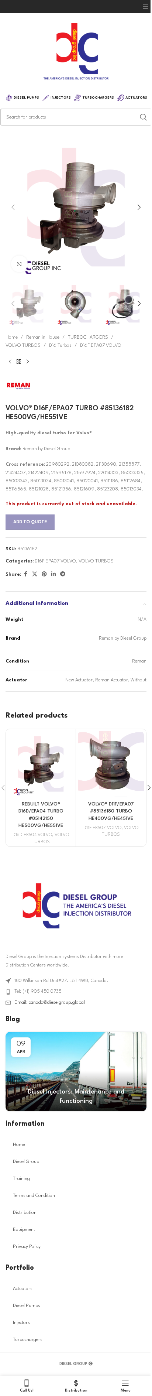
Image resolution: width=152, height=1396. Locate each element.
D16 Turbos (60, 345)
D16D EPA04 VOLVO (32, 835)
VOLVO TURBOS (23, 345)
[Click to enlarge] (19, 264)
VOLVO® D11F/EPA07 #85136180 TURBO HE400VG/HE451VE (111, 811)
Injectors (21, 1322)
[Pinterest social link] (44, 574)
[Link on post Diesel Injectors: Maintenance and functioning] (76, 1071)
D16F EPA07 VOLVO (100, 345)
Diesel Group (26, 1161)
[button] (145, 6)
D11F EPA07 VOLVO (102, 828)
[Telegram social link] (63, 574)
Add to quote (30, 522)
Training (21, 1178)
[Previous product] (10, 361)
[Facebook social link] (25, 574)
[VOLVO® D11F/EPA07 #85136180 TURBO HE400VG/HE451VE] (111, 764)
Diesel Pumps (26, 1305)
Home (12, 337)
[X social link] (34, 574)
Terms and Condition (34, 1195)
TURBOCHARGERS (88, 337)
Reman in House (42, 337)
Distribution (25, 1212)
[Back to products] (18, 361)
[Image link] (76, 905)
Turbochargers (27, 1339)
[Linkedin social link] (53, 574)
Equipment (24, 1229)
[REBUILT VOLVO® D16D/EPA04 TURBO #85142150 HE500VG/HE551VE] (41, 764)
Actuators (22, 1288)
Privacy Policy (27, 1246)
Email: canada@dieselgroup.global (49, 1002)
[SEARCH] (143, 117)
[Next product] (27, 361)
